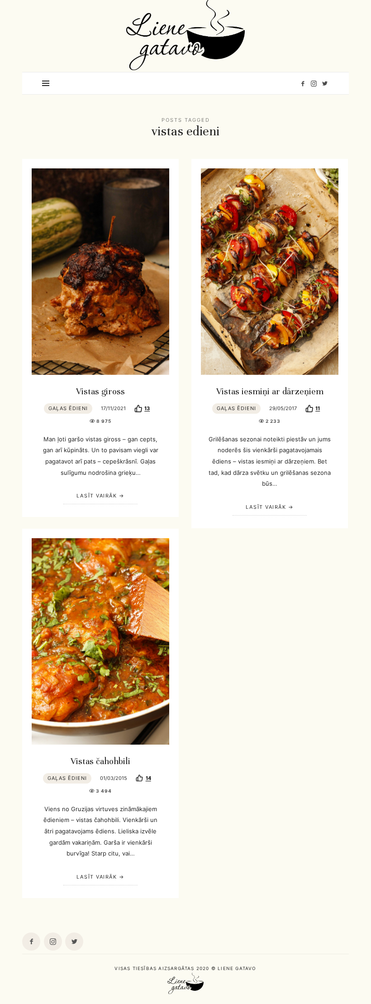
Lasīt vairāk (96, 495)
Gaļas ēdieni (68, 408)
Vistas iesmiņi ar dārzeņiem (269, 391)
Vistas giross (100, 391)
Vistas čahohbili (100, 761)
